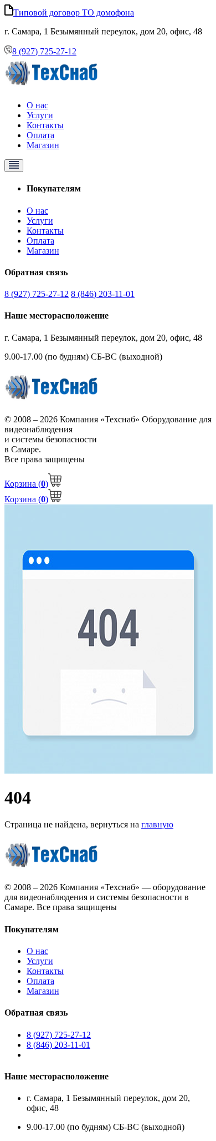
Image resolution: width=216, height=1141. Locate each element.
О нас (37, 105)
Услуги (40, 115)
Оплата (40, 135)
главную (157, 824)
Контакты (45, 125)
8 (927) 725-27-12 (44, 51)
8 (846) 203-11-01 (103, 294)
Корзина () (26, 483)
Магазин (43, 145)
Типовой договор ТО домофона (73, 12)
